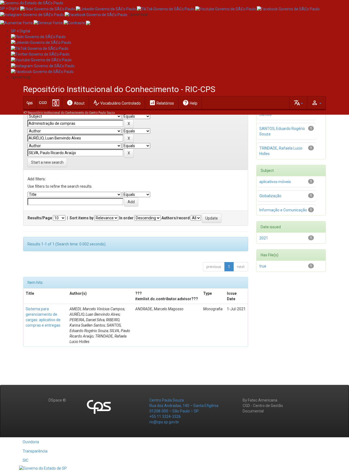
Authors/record (175, 218)
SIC (25, 460)
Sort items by (82, 218)
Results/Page (40, 218)
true (262, 266)
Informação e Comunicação (283, 210)
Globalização (270, 196)
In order (126, 218)
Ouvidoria (31, 442)
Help (189, 102)
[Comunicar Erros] (88, 22)
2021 (263, 238)
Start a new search (47, 162)
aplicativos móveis (275, 182)
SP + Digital (9, 8)
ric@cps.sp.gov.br (164, 422)
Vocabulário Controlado (117, 102)
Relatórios (161, 102)
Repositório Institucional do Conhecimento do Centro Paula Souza (71, 113)
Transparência (35, 451)
